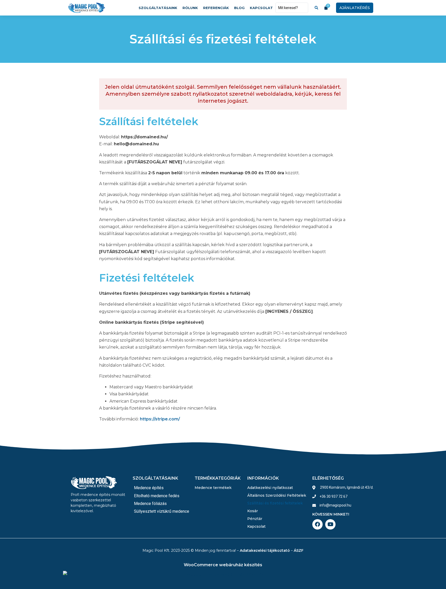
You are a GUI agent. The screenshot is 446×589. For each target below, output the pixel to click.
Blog (239, 8)
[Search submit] (316, 7)
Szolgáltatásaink (158, 8)
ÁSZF (299, 550)
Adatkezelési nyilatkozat (270, 487)
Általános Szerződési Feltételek (276, 495)
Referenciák (216, 8)
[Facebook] (317, 524)
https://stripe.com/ (160, 419)
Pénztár (254, 518)
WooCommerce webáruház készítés (223, 564)
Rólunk (190, 8)
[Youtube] (330, 524)
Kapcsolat (261, 8)
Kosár (252, 511)
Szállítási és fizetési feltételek (275, 503)
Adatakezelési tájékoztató (265, 550)
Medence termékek (213, 487)
